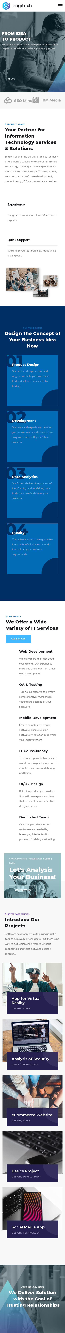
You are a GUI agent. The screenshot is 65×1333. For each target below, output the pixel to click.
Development (32, 1176)
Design (16, 1008)
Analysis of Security (30, 1059)
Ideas (26, 1008)
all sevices (18, 638)
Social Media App (28, 1227)
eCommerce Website (32, 1115)
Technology (29, 1064)
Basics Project (25, 1171)
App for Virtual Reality (26, 1000)
